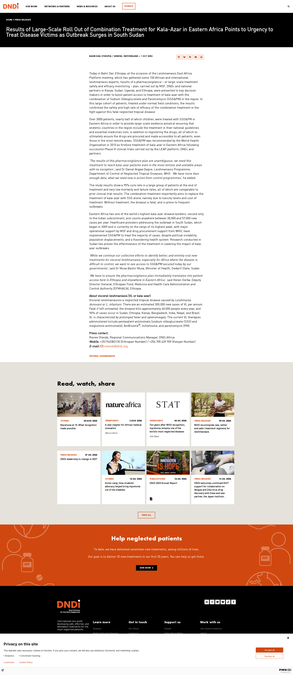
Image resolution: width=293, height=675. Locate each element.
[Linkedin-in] (206, 602)
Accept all (270, 650)
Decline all (269, 656)
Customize (9, 662)
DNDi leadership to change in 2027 (78, 459)
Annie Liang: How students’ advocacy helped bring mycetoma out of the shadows (122, 486)
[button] (179, 57)
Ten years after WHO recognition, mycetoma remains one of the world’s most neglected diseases (167, 428)
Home (9, 20)
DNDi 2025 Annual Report (163, 483)
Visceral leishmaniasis (102, 356)
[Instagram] (212, 602)
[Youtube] (217, 602)
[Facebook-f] (233, 602)
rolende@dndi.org (116, 346)
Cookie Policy (26, 662)
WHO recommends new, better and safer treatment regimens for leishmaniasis (212, 428)
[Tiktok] (228, 602)
